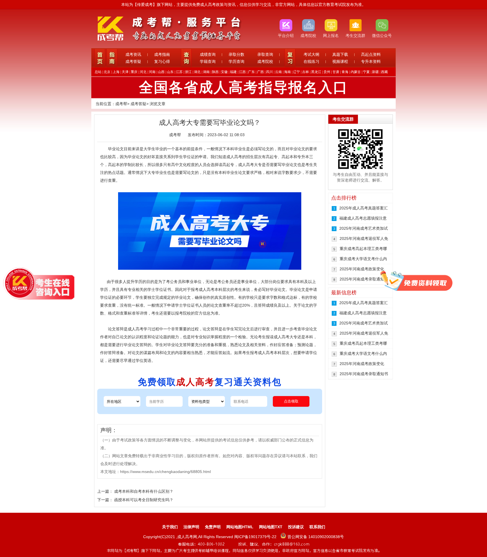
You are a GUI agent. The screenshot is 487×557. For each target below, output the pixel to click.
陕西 (215, 72)
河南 (152, 72)
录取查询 (265, 54)
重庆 (134, 72)
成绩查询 (208, 54)
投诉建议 (296, 527)
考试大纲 (311, 54)
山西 (161, 72)
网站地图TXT (270, 527)
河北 (143, 72)
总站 (98, 72)
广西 (260, 72)
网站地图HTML (239, 527)
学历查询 (236, 61)
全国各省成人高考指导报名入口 (243, 87)
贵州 (327, 72)
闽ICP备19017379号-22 (256, 536)
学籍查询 (208, 61)
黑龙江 (316, 72)
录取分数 (236, 54)
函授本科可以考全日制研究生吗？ (143, 500)
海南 (287, 72)
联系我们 (317, 527)
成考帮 (121, 103)
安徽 (224, 72)
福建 (233, 72)
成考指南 (162, 54)
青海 (345, 72)
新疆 (375, 72)
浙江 (188, 72)
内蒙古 (356, 72)
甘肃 (336, 72)
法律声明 (191, 527)
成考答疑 (133, 61)
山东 (170, 72)
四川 (269, 72)
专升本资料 (371, 61)
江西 (242, 72)
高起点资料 (371, 54)
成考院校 (265, 61)
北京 (107, 72)
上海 (116, 72)
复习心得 (162, 61)
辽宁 (296, 72)
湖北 (197, 72)
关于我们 (170, 527)
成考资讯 (133, 54)
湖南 (206, 72)
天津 (125, 72)
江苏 (179, 72)
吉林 (305, 72)
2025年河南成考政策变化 (362, 269)
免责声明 (213, 527)
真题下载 (340, 54)
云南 (278, 72)
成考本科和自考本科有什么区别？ (143, 491)
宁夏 (366, 72)
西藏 (384, 72)
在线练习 (311, 61)
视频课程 (340, 61)
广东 (251, 72)
